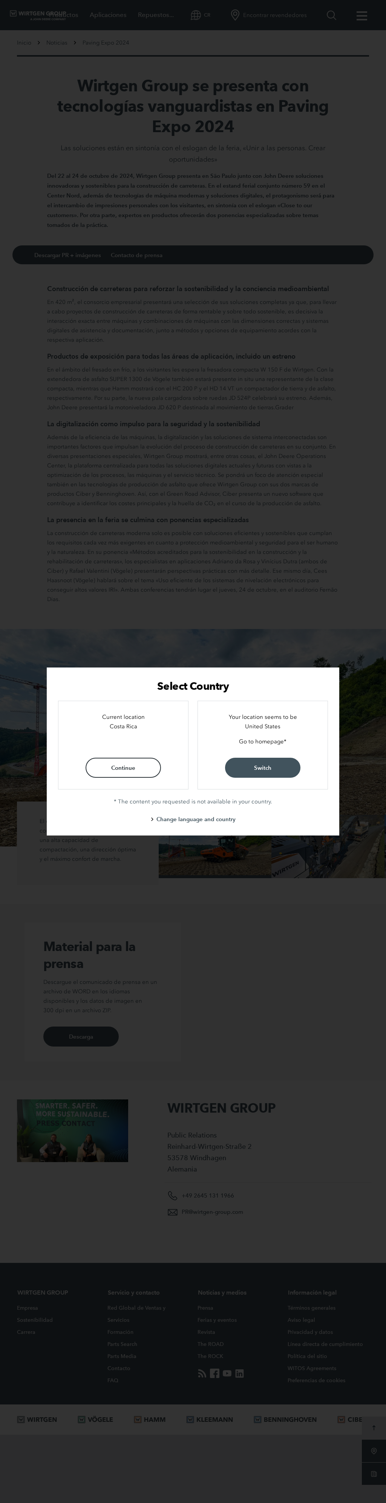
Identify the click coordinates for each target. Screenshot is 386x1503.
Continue (123, 767)
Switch (262, 767)
